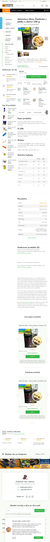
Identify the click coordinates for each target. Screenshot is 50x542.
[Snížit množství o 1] (21, 77)
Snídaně (6, 46)
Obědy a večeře (8, 50)
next (47, 339)
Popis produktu (21, 112)
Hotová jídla (7, 62)
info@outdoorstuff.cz (26, 487)
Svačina (6, 52)
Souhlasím (38, 537)
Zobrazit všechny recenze (18, 433)
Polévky (6, 48)
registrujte (29, 253)
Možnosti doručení (44, 66)
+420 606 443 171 (43, 5)
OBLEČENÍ (7, 35)
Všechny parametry (32, 237)
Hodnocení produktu (38, 112)
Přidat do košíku (36, 76)
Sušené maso (7, 57)
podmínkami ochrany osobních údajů (24, 514)
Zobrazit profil (40, 454)
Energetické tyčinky (10, 54)
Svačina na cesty (43, 206)
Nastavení (13, 537)
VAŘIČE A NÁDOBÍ (9, 28)
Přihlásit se (39, 510)
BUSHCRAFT (8, 32)
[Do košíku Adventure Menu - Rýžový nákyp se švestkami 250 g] (33, 356)
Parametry (29, 112)
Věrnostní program (13, 1)
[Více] (46, 10)
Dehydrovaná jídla (8, 60)
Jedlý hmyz (7, 59)
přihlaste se (20, 253)
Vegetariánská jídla (8, 64)
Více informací (28, 534)
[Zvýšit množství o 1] (25, 77)
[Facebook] (27, 497)
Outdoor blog (5, 1)
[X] (30, 497)
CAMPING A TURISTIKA (8, 23)
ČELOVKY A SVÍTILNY (8, 39)
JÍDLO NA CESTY (9, 44)
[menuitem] (6, 10)
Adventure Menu (45, 83)
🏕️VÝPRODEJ (8, 19)
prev (18, 339)
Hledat (33, 5)
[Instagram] (32, 497)
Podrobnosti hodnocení (34, 24)
